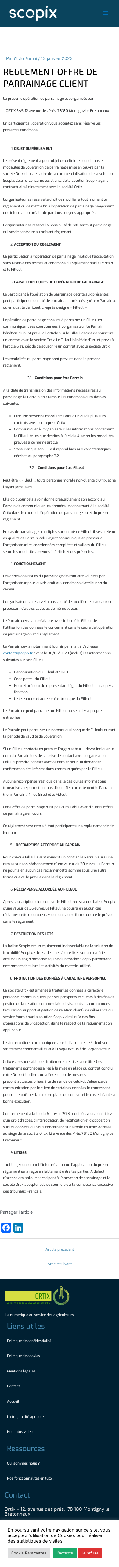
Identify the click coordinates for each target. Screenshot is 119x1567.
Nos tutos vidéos (21, 1431)
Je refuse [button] (90, 1553)
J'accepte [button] (65, 1553)
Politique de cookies (23, 1355)
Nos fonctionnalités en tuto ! (31, 1478)
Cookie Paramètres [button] (28, 1553)
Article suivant (60, 1263)
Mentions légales (21, 1371)
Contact (13, 1386)
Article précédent (59, 1249)
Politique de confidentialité (29, 1340)
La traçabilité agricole (25, 1416)
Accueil (13, 1401)
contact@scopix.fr (18, 653)
